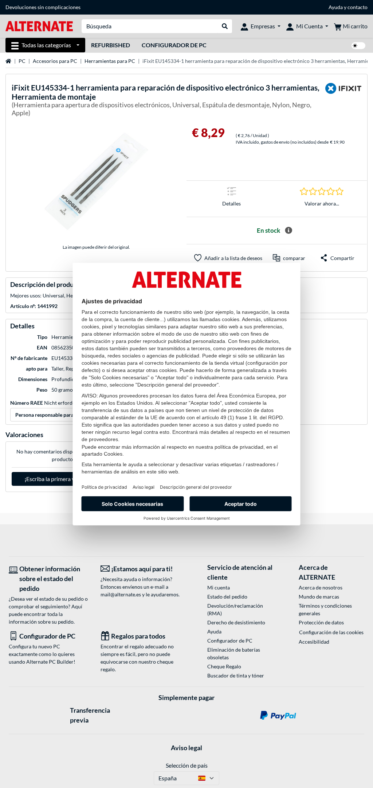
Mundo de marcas (319, 596)
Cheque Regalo (224, 666)
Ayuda (336, 7)
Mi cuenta (218, 587)
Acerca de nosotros (320, 587)
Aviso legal (186, 748)
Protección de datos (321, 622)
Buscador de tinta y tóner (235, 675)
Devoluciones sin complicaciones (43, 7)
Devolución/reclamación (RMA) (235, 609)
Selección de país (187, 765)
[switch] (358, 45)
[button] (289, 257)
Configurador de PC (174, 44)
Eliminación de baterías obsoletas (233, 653)
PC (22, 61)
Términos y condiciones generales (325, 609)
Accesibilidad (314, 642)
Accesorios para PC (55, 61)
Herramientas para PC (110, 61)
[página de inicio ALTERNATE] (39, 26)
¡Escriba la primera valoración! (62, 478)
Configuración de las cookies (331, 632)
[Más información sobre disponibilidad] (288, 230)
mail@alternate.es (121, 594)
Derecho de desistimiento (236, 622)
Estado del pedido (227, 596)
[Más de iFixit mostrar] (343, 101)
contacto (358, 7)
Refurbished (110, 44)
